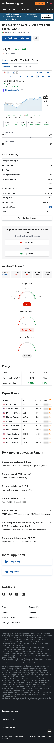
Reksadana (39, 10)
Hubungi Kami (34, 617)
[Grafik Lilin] (4, 72)
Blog (4, 607)
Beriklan (32, 612)
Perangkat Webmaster (11, 622)
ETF (4, 10)
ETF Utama (14, 10)
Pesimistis (29, 242)
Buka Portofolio (8, 617)
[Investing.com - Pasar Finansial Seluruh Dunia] (14, 3)
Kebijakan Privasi (8, 719)
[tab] (16, 274)
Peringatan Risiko (8, 727)
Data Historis (29, 66)
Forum (35, 60)
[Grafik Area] (8, 72)
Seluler (5, 612)
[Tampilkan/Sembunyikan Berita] (17, 72)
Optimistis (29, 254)
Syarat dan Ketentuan (10, 711)
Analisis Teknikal (12, 266)
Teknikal (24, 60)
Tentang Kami (34, 607)
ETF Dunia (27, 10)
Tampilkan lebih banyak (27, 218)
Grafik (14, 60)
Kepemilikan (17, 66)
